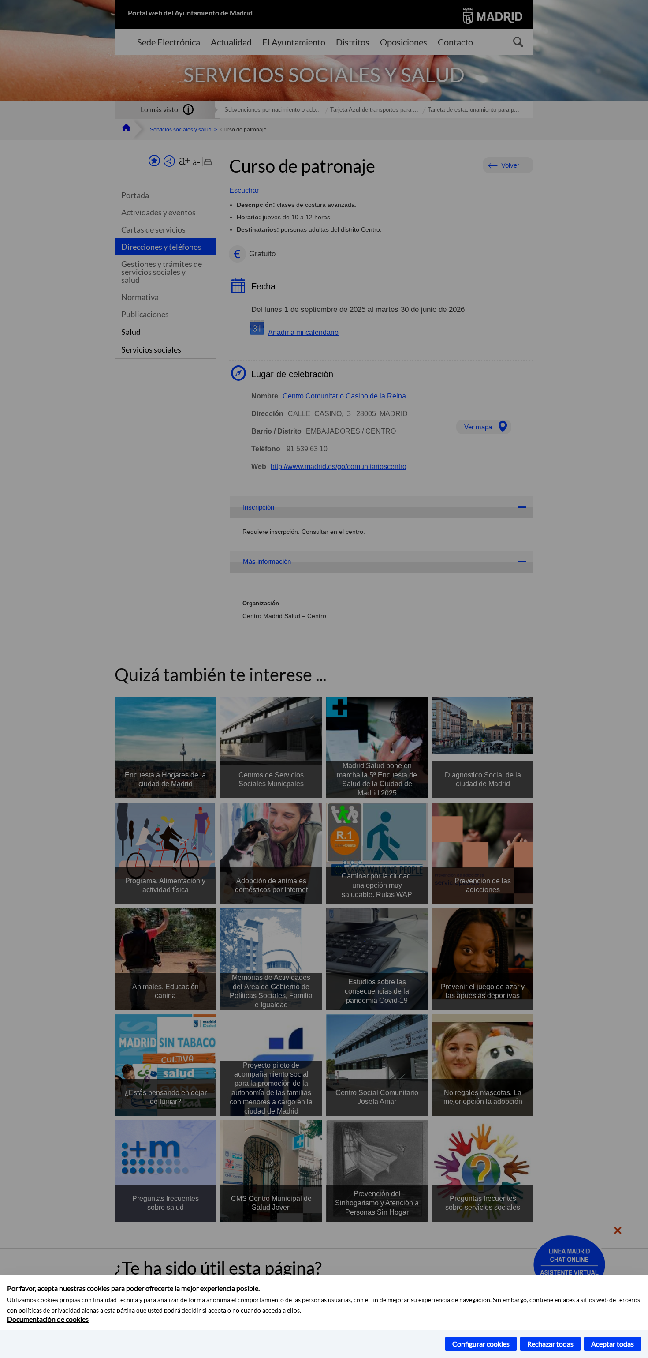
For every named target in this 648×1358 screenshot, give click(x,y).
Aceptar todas (612, 1343)
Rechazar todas (550, 1343)
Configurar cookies (481, 1343)
